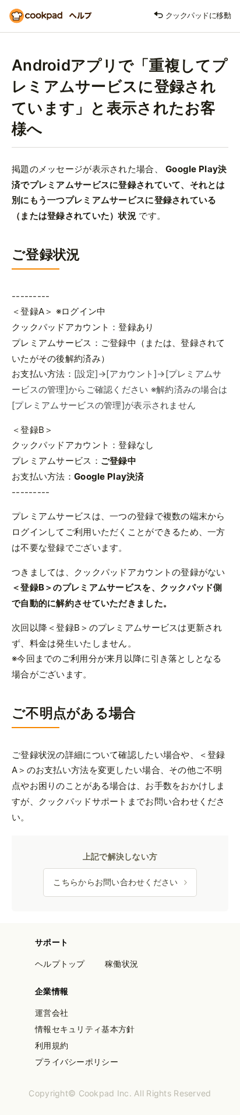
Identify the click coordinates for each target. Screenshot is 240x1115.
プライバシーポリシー (76, 1062)
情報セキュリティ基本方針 (85, 1029)
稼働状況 (121, 964)
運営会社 (51, 1013)
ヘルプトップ (60, 964)
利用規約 (51, 1045)
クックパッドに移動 (197, 15)
